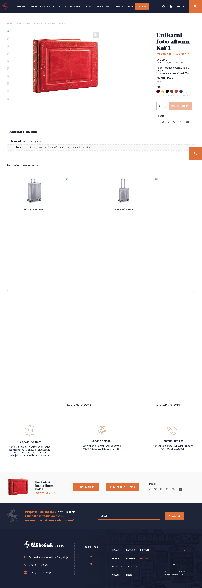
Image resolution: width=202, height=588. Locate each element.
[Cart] (171, 6)
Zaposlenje (103, 6)
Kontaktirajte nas (122, 487)
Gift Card (142, 6)
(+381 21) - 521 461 (39, 565)
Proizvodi (46, 6)
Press (130, 6)
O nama (21, 6)
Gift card (145, 558)
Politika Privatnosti (177, 565)
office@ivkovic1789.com (42, 572)
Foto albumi (33, 23)
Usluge (62, 6)
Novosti (88, 6)
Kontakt (118, 6)
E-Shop (33, 6)
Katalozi (75, 6)
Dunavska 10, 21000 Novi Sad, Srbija (48, 557)
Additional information (23, 131)
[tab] (23, 131)
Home (10, 23)
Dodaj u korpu (180, 106)
